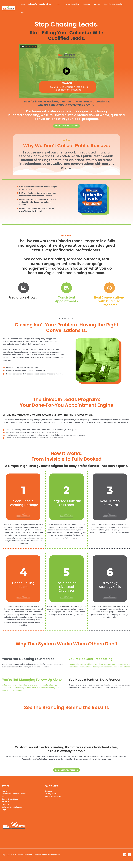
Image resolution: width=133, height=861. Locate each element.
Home (22, 4)
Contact (97, 4)
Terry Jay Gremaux (30, 46)
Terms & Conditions (71, 4)
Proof (58, 4)
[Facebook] (129, 854)
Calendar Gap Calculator (114, 4)
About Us (86, 4)
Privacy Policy (50, 794)
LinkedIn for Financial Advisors (40, 4)
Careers (48, 791)
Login (22, 12)
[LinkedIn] (124, 854)
